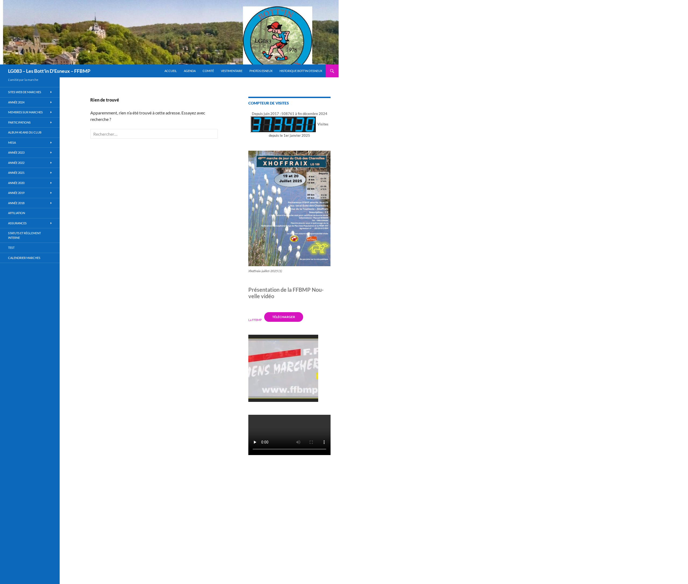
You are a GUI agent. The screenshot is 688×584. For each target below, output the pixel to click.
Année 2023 (16, 152)
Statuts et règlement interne (24, 235)
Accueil (170, 71)
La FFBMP (255, 319)
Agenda (190, 71)
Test (11, 247)
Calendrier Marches (24, 257)
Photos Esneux (261, 71)
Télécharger (283, 317)
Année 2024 (16, 102)
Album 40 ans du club (24, 132)
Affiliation (16, 213)
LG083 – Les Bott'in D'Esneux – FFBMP (49, 71)
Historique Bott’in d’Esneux (301, 71)
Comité (208, 71)
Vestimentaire (231, 71)
